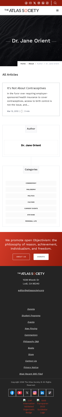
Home (23, 64)
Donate (41, 257)
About (31, 64)
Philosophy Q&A (31, 341)
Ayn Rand (31, 215)
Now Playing (31, 328)
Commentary (31, 183)
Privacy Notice (31, 367)
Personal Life (31, 221)
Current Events (31, 208)
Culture (31, 202)
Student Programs (31, 315)
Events (31, 322)
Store (31, 354)
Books (31, 348)
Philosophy (31, 189)
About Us (21, 257)
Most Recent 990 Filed (31, 374)
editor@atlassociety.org (31, 290)
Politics (31, 196)
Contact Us (31, 361)
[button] (57, 10)
